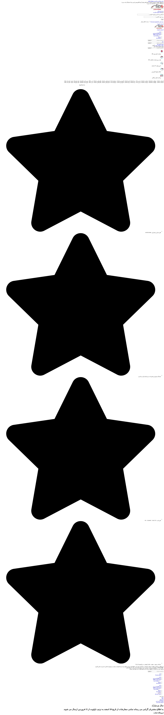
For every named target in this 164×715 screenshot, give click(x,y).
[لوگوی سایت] (157, 9)
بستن (162, 697)
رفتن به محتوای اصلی (152, 1)
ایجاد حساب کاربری (157, 12)
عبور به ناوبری (160, 1)
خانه (162, 45)
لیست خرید (156, 35)
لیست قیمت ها (160, 44)
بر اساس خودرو (158, 45)
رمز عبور (159, 16)
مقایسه (159, 692)
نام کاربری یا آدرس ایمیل (156, 14)
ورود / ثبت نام (158, 694)
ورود (162, 19)
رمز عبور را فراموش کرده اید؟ (156, 21)
